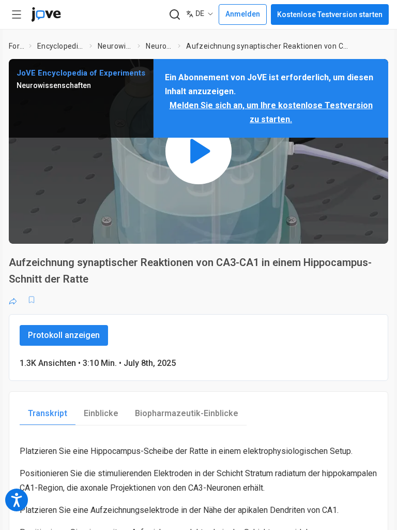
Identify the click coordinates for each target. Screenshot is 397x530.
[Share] (13, 300)
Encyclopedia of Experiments (61, 46)
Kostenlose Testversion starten (330, 14)
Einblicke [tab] (101, 413)
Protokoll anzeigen (64, 335)
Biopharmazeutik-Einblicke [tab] (186, 413)
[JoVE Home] (46, 14)
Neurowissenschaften (115, 46)
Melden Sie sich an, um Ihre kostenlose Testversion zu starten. (271, 112)
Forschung (17, 46)
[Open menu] (16, 14)
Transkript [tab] (47, 413)
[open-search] (174, 14)
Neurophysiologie (160, 46)
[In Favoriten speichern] (31, 300)
